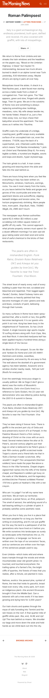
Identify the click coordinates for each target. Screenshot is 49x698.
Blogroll (24, 675)
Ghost (29, 682)
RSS (24, 672)
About (24, 668)
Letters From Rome (32, 22)
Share (23, 48)
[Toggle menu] (45, 4)
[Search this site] (40, 4)
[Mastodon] (26, 664)
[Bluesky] (23, 664)
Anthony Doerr (13, 22)
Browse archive (24, 640)
